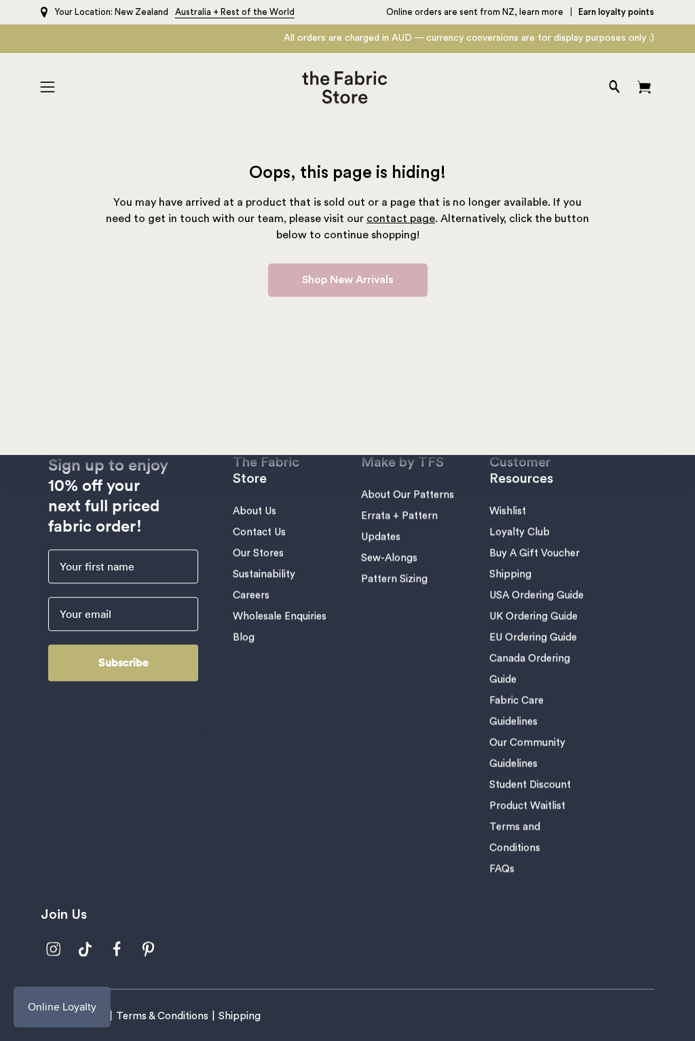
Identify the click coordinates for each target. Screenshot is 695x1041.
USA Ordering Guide (536, 595)
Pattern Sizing (394, 579)
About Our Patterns (407, 495)
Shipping (510, 574)
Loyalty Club (519, 532)
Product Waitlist (527, 806)
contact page (401, 218)
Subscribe (123, 662)
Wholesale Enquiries (279, 616)
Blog (244, 637)
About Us (254, 511)
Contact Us (259, 532)
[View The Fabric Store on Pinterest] (149, 949)
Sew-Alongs (389, 558)
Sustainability (264, 574)
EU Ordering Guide (533, 637)
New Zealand (141, 11)
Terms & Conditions (162, 1016)
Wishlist (507, 511)
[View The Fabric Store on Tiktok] (85, 949)
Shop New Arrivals (348, 279)
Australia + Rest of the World (235, 11)
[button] (612, 87)
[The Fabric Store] (347, 87)
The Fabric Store (266, 471)
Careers (251, 595)
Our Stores (258, 553)
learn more (541, 11)
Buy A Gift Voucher (534, 553)
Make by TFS (402, 462)
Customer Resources (521, 471)
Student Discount (530, 785)
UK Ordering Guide (533, 616)
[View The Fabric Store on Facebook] (117, 949)
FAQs (501, 869)
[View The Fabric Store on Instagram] (53, 949)
